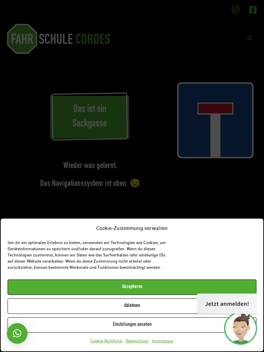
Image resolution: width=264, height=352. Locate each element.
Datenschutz (136, 341)
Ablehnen (132, 305)
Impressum (163, 341)
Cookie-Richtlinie (106, 341)
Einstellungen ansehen (132, 324)
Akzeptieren (132, 286)
